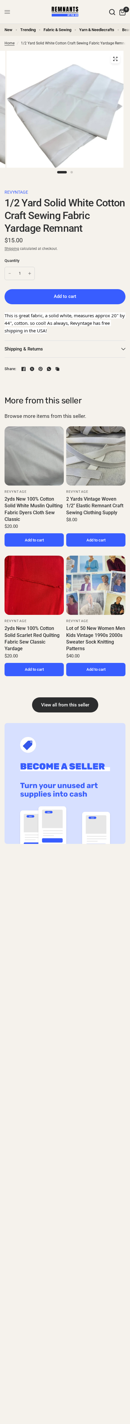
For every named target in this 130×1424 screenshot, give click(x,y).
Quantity (12, 260)
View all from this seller (65, 705)
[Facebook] (23, 369)
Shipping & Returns (24, 349)
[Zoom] (115, 58)
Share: (10, 369)
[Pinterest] (40, 369)
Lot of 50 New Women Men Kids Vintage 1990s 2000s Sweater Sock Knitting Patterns (95, 638)
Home (10, 43)
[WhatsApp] (49, 369)
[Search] (112, 12)
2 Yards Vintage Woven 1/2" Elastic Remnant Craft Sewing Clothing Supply (94, 505)
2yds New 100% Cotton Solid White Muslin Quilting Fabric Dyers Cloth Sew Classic (34, 509)
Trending (28, 29)
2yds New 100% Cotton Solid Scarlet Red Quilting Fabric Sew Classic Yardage (32, 638)
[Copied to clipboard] (57, 369)
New (8, 29)
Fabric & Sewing (57, 29)
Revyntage (16, 192)
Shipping (12, 249)
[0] (121, 12)
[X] (32, 369)
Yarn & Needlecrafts (96, 29)
